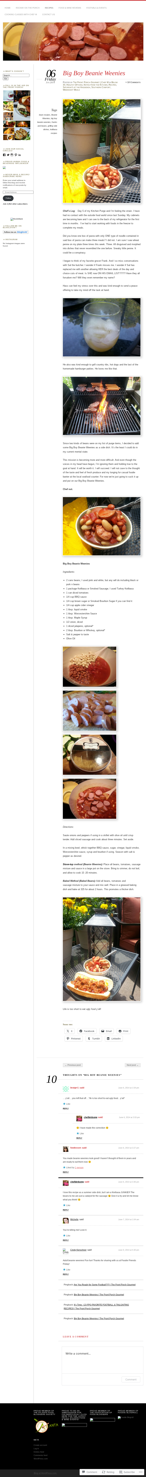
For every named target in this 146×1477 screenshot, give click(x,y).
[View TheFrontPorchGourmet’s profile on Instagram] (12, 154)
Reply (66, 1108)
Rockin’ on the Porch (28, 8)
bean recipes (44, 115)
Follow (8, 198)
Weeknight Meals (71, 90)
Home (8, 8)
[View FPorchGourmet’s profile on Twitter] (8, 154)
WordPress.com (41, 1459)
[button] (8, 95)
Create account (40, 1445)
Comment (131, 1379)
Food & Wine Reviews (70, 8)
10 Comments (133, 82)
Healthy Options (74, 85)
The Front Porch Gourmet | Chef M (91, 82)
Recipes (49, 8)
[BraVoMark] (17, 219)
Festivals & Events (96, 8)
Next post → (133, 1065)
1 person (79, 1167)
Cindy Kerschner (78, 1250)
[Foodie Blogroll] (125, 1417)
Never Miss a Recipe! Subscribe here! (16, 175)
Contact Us (48, 14)
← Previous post (73, 1065)
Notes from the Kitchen (96, 85)
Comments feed (40, 1455)
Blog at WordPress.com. (45, 1473)
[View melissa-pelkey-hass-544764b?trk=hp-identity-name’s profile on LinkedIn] (19, 154)
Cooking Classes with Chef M (21, 14)
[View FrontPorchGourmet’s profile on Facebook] (4, 154)
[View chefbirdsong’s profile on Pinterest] (15, 154)
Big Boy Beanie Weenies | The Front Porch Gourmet (99, 1294)
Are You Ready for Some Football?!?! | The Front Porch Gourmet (104, 1284)
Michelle (74, 1219)
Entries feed (39, 1452)
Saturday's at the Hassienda (76, 87)
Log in (36, 1448)
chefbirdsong (90, 1117)
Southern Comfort (101, 87)
